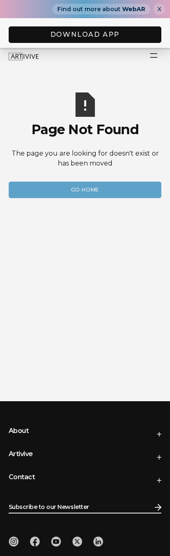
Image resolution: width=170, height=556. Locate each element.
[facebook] (35, 542)
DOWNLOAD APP (85, 34)
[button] (153, 56)
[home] (24, 56)
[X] (77, 542)
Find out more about (101, 9)
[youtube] (56, 542)
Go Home (85, 190)
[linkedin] (98, 542)
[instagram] (14, 542)
